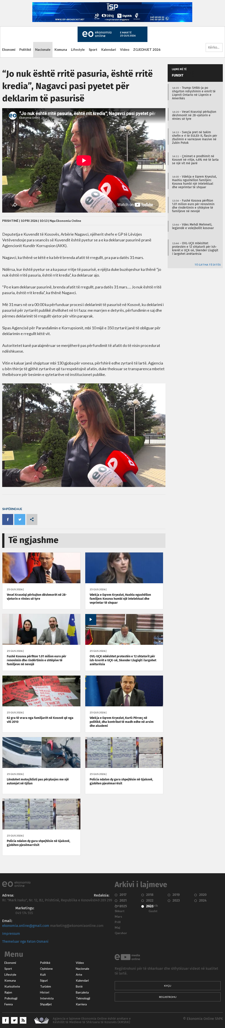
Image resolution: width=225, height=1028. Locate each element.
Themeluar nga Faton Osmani (25, 941)
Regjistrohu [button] (167, 997)
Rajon (8, 992)
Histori (44, 992)
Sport (93, 49)
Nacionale (43, 49)
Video (124, 49)
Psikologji (10, 998)
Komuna (60, 49)
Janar (119, 905)
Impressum (11, 933)
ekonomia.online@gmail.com (25, 926)
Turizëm (45, 986)
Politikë (25, 49)
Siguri (44, 980)
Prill (118, 922)
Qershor (121, 933)
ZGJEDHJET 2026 (146, 49)
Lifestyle (78, 49)
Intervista (47, 998)
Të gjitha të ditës (207, 264)
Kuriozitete (12, 986)
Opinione (46, 968)
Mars (118, 916)
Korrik (153, 905)
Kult (43, 974)
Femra (8, 1004)
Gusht (153, 911)
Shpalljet (46, 1004)
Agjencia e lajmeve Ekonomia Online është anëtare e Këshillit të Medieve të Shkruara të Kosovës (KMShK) (92, 1020)
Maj (117, 927)
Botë (79, 986)
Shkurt (120, 911)
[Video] (124, 643)
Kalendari (108, 49)
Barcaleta (82, 992)
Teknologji (83, 998)
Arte (79, 974)
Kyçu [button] (167, 985)
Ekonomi (8, 49)
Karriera (81, 1004)
